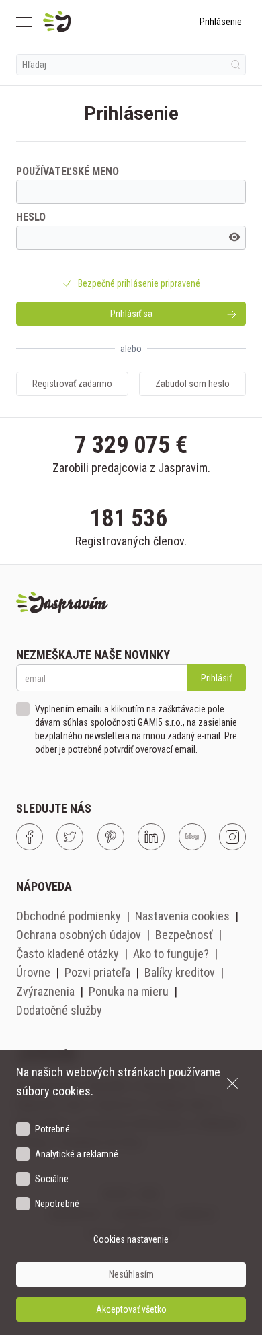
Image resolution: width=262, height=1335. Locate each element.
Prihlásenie (221, 21)
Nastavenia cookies (182, 916)
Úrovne (33, 972)
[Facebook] (29, 836)
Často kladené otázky (67, 954)
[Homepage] (89, 21)
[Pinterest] (110, 836)
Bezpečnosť (184, 935)
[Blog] (192, 836)
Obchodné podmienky (68, 916)
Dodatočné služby (59, 1010)
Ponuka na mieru (129, 991)
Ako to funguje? (171, 954)
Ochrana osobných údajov (78, 935)
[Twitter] (69, 836)
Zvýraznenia (45, 991)
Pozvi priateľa (97, 972)
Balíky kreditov (179, 972)
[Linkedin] (151, 836)
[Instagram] (232, 836)
